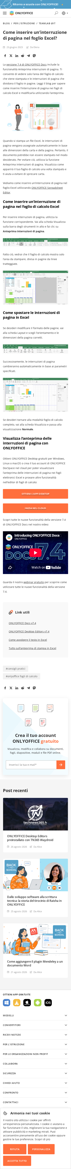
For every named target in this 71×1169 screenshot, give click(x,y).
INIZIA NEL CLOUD (35, 508)
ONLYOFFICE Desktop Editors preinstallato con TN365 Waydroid (30, 838)
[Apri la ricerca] (56, 13)
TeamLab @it (47, 23)
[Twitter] (11, 56)
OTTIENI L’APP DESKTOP (35, 493)
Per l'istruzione (24, 23)
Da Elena (34, 47)
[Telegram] (28, 56)
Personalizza (41, 1149)
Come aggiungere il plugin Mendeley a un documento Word (35, 963)
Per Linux (16, 1002)
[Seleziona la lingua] (64, 13)
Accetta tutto (17, 1160)
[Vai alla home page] (21, 13)
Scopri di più (42, 1139)
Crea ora (60, 764)
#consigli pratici (15, 668)
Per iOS (48, 1002)
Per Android (38, 1002)
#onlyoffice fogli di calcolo (21, 676)
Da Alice (37, 846)
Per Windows (6, 1002)
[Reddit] (22, 56)
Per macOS (27, 1002)
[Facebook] (5, 56)
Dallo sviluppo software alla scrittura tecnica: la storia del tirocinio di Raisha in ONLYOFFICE (34, 901)
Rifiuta (15, 1149)
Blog (6, 23)
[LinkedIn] (17, 56)
